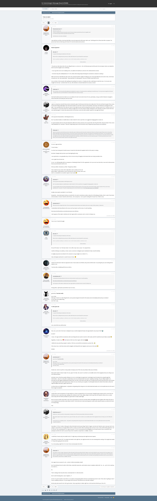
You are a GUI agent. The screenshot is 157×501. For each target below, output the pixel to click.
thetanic (46, 441)
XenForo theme (66, 499)
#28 (113, 200)
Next (55, 22)
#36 (113, 354)
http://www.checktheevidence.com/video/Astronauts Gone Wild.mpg (64, 211)
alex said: (55, 51)
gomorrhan (46, 267)
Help (111, 497)
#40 (113, 447)
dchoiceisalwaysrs (46, 150)
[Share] (112, 26)
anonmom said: (56, 203)
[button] (48, 8)
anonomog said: (56, 357)
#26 (113, 142)
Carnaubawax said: (56, 276)
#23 (113, 86)
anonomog (46, 298)
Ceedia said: (55, 89)
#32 (113, 273)
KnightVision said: (56, 412)
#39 (113, 434)
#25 (113, 114)
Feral (46, 121)
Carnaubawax (46, 207)
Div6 (46, 237)
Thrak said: (55, 130)
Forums (46, 8)
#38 (113, 409)
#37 (113, 391)
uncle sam (46, 311)
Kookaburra (46, 183)
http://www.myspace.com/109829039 (98, 124)
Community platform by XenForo (52, 499)
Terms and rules (100, 497)
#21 (113, 26)
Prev (44, 22)
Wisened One (46, 335)
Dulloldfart (46, 398)
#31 (113, 260)
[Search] (114, 3)
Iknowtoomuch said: (57, 28)
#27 (113, 176)
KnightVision (46, 32)
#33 (113, 291)
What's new (54, 8)
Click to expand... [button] (83, 61)
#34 (113, 304)
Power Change (46, 280)
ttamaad (46, 93)
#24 (113, 102)
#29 (113, 219)
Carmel (46, 52)
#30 (113, 230)
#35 (113, 328)
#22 (113, 45)
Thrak (46, 109)
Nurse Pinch (46, 18)
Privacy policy (107, 497)
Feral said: (55, 179)
